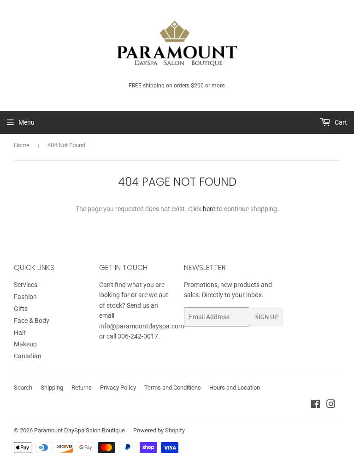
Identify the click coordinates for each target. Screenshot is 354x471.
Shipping (52, 387)
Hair (20, 332)
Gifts (21, 308)
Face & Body (31, 320)
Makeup (25, 344)
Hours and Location (234, 387)
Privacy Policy (118, 387)
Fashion (25, 296)
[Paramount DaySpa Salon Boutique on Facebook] (315, 405)
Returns (81, 387)
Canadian (27, 356)
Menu (26, 122)
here (209, 209)
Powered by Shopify (159, 430)
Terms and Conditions (172, 387)
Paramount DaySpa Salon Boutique (79, 430)
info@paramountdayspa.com (141, 326)
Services (25, 284)
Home (22, 145)
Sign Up (266, 317)
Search (23, 387)
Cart (340, 122)
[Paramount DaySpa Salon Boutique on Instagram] (331, 405)
